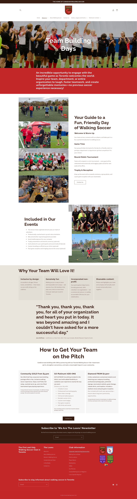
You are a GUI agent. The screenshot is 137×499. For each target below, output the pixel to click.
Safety (70, 466)
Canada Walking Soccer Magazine (77, 471)
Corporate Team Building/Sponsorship (79, 451)
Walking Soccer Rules (74, 454)
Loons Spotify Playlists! (75, 474)
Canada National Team (50, 460)
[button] (20, 10)
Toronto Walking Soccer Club (70, 495)
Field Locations (73, 457)
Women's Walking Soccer (50, 457)
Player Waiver (72, 460)
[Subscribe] (81, 437)
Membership (72, 463)
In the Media (47, 463)
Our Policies (72, 469)
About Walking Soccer (49, 454)
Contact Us (80, 182)
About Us (46, 451)
